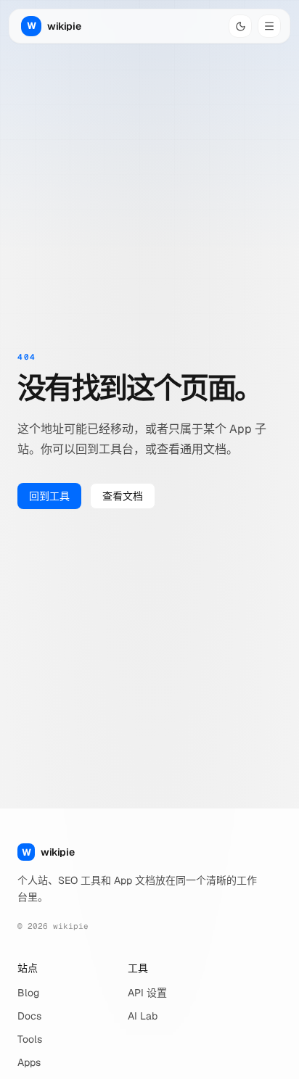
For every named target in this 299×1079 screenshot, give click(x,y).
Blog (28, 992)
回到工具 (49, 496)
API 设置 (147, 992)
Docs (29, 1015)
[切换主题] (240, 26)
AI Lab (142, 1015)
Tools (29, 1039)
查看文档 (122, 496)
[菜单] (269, 26)
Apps (29, 1062)
